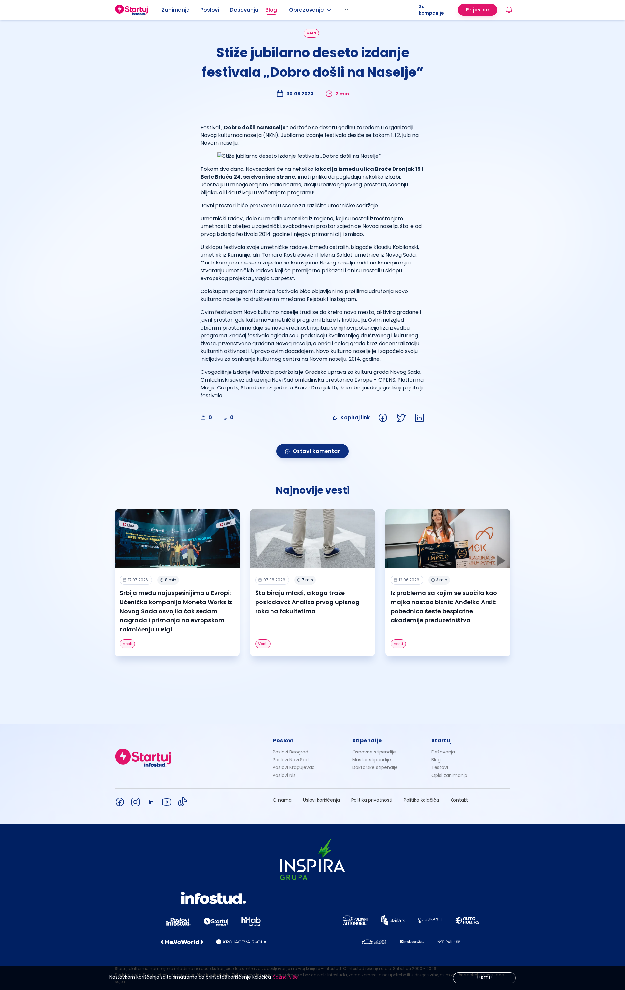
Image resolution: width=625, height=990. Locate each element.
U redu (484, 978)
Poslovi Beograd (290, 752)
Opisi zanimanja (449, 775)
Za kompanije (431, 9)
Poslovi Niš (284, 775)
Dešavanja (443, 752)
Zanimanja (175, 10)
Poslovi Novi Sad (291, 759)
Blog (271, 10)
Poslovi (210, 10)
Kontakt (459, 800)
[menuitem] (181, 10)
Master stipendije (371, 759)
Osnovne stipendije (374, 752)
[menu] (290, 9)
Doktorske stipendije (375, 767)
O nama (282, 800)
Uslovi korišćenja (321, 800)
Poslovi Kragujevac (294, 767)
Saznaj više (285, 977)
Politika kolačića (421, 800)
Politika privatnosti (371, 800)
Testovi (439, 767)
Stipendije (367, 740)
